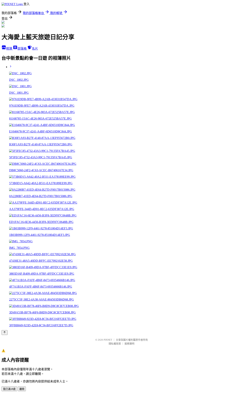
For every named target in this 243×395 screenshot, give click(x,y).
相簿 (9, 48)
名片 (35, 48)
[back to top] (5, 332)
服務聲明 (129, 343)
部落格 (22, 48)
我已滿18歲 (9, 389)
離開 (21, 389)
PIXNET (108, 339)
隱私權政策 (115, 343)
